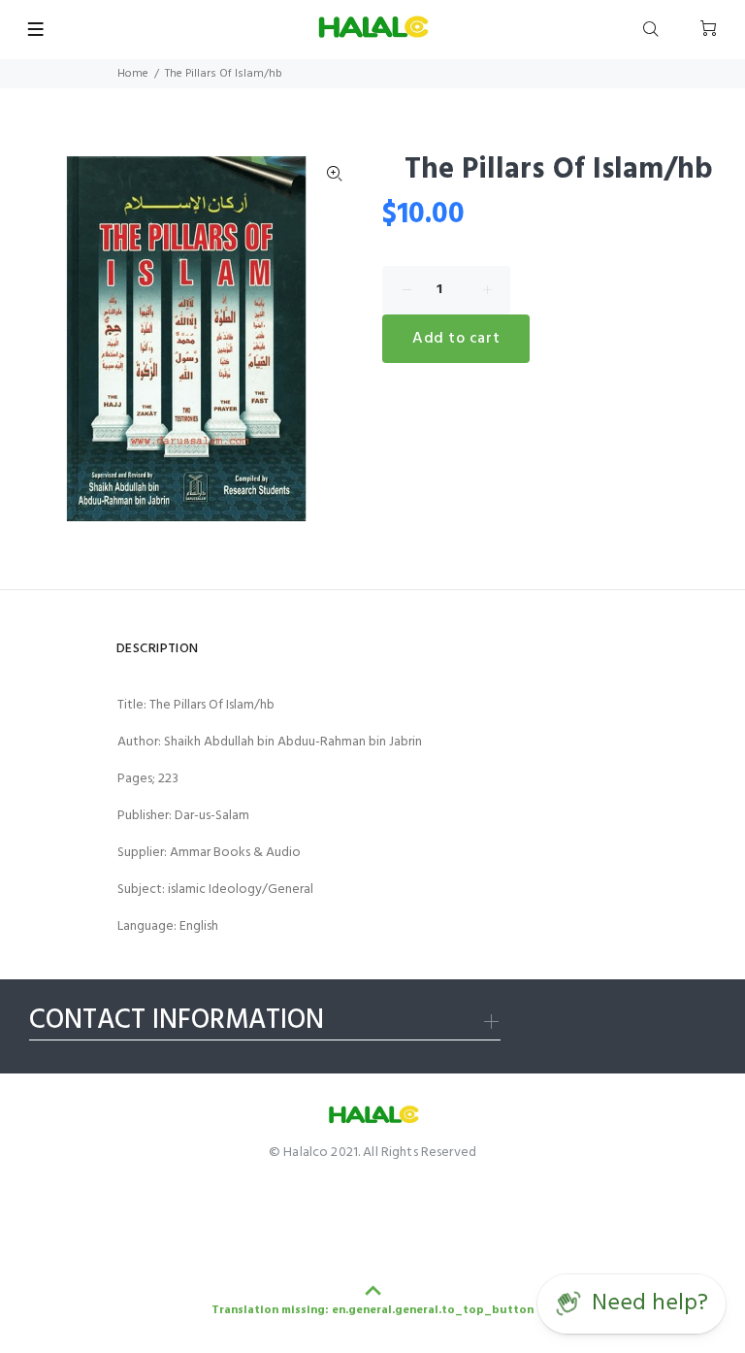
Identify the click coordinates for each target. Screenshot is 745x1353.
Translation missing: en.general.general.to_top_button (372, 1310)
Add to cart (456, 338)
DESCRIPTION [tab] (157, 649)
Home (132, 73)
